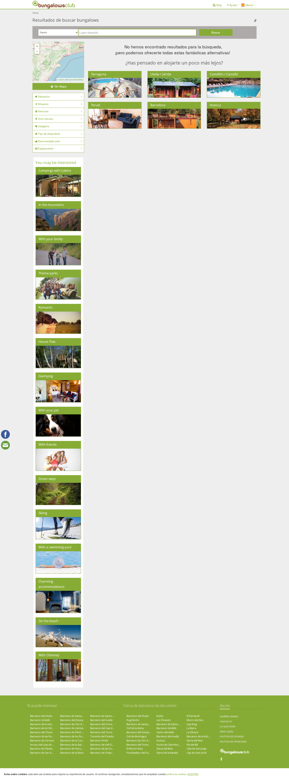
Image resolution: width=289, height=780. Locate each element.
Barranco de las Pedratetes (45, 736)
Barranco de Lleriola (71, 728)
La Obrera (192, 732)
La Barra (191, 728)
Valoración (44, 96)
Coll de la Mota (135, 728)
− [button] (37, 51)
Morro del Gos (195, 720)
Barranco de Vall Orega (103, 744)
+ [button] (37, 46)
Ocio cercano (45, 119)
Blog (219, 5)
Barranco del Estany (71, 720)
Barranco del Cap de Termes (106, 728)
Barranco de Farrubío (72, 748)
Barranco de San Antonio (44, 752)
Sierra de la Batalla (167, 752)
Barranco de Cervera (42, 740)
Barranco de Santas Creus (75, 716)
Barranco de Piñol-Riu (72, 732)
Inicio (35, 13)
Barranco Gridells (40, 720)
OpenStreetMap (75, 79)
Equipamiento (45, 148)
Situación (43, 104)
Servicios (43, 111)
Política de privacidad (233, 741)
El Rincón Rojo (134, 748)
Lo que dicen (227, 726)
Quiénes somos (229, 716)
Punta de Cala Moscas (169, 744)
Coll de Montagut (136, 736)
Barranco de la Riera (71, 752)
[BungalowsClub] (42, 4)
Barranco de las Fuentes (104, 748)
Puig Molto (132, 720)
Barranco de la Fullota (42, 728)
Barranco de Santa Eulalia (105, 716)
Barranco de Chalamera (104, 752)
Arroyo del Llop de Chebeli (45, 744)
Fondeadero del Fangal (139, 752)
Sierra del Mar (195, 740)
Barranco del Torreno (102, 732)
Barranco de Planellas (42, 748)
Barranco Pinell (99, 740)
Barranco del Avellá (101, 720)
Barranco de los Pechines (74, 736)
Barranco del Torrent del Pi (105, 724)
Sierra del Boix (164, 748)
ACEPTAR (192, 774)
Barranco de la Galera (72, 744)
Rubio (159, 716)
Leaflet (61, 79)
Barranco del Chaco (41, 732)
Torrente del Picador (102, 736)
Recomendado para (49, 141)
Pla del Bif (192, 744)
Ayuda (233, 5)
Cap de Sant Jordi (196, 752)
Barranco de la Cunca (72, 740)
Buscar (216, 32)
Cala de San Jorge (196, 748)
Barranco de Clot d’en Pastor (76, 724)
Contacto (226, 721)
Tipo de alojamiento (49, 134)
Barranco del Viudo (41, 716)
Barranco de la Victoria (43, 724)
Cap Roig (192, 724)
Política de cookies (232, 736)
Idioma (249, 5)
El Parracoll (193, 716)
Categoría (43, 126)
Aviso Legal (227, 731)
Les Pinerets (163, 720)
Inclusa (160, 740)
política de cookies (176, 774)
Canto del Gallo (165, 732)
